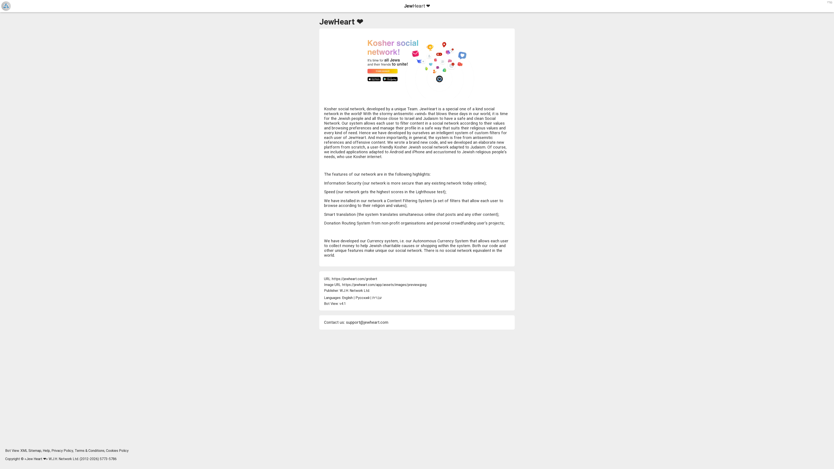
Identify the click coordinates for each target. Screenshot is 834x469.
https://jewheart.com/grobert (354, 279)
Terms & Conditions (89, 451)
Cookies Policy (117, 451)
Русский (362, 298)
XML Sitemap (30, 451)
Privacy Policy (62, 451)
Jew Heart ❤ (36, 459)
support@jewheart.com (367, 322)
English (347, 298)
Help (46, 451)
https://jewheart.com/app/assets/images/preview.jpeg (384, 285)
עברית (377, 298)
